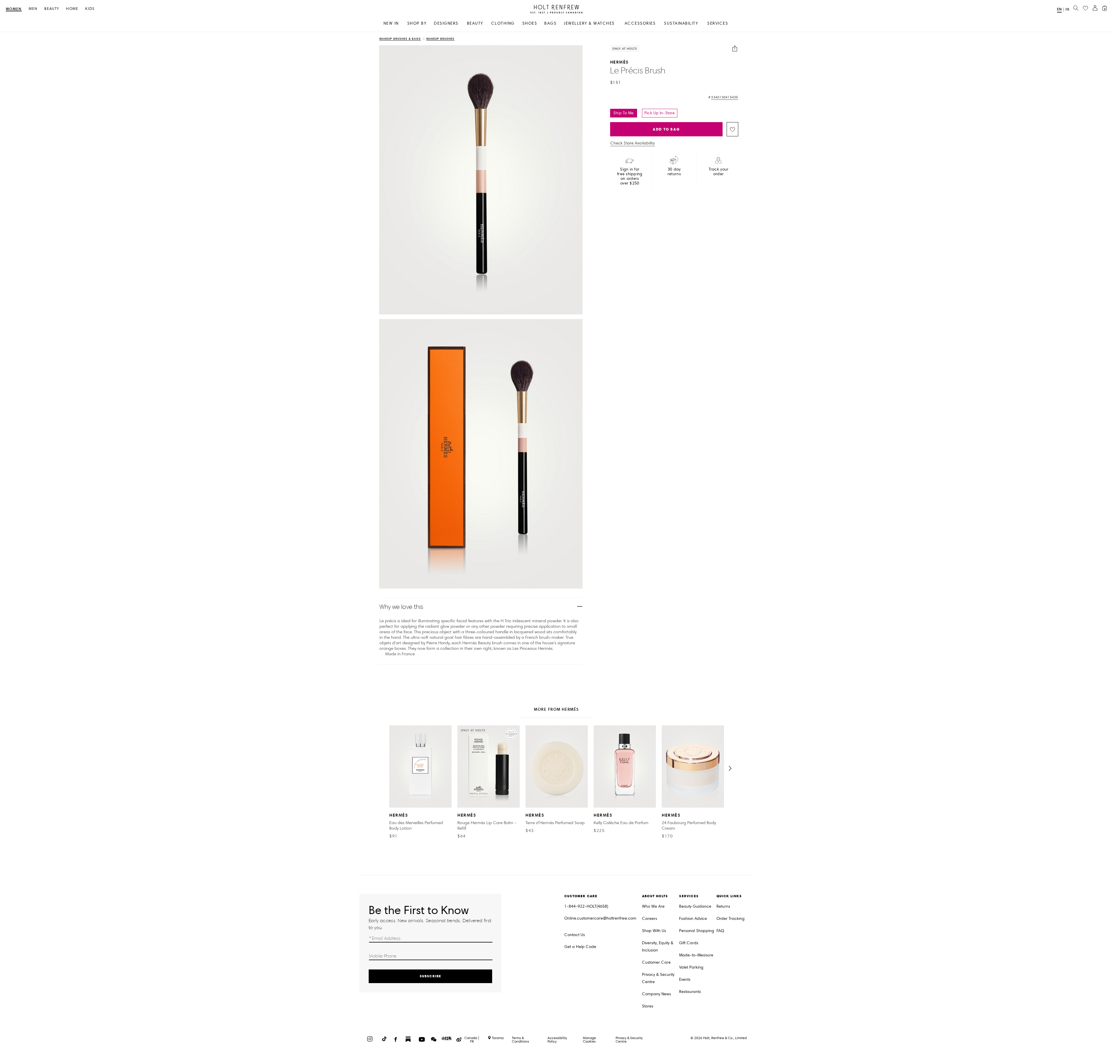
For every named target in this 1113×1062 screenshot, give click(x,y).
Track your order (719, 171)
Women (14, 9)
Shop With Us (654, 930)
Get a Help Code (580, 946)
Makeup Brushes (440, 39)
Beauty (51, 9)
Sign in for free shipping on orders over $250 (630, 176)
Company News (656, 994)
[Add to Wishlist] (732, 129)
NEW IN (391, 23)
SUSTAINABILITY (681, 23)
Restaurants (690, 991)
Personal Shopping (696, 930)
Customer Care (656, 962)
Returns (723, 906)
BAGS (550, 23)
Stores (647, 1006)
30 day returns (674, 171)
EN (1059, 9)
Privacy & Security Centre (658, 978)
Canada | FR (471, 1039)
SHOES (529, 23)
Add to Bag (666, 129)
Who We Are (653, 906)
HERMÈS (619, 62)
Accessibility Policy (557, 1039)
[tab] (556, 710)
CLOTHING (503, 23)
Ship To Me (623, 113)
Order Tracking (730, 918)
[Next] (730, 768)
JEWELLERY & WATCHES (589, 23)
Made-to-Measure (696, 955)
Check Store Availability (632, 143)
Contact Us (574, 934)
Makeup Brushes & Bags (400, 39)
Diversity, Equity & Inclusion (657, 946)
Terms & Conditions (520, 1039)
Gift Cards (688, 942)
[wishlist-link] (1085, 8)
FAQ (720, 930)
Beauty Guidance (695, 906)
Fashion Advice (693, 918)
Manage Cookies (589, 1039)
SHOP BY (417, 23)
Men (33, 9)
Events (684, 979)
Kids (89, 9)
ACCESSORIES (640, 23)
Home (72, 9)
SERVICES (717, 23)
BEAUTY (475, 23)
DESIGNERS (446, 23)
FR (1067, 9)
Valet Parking (691, 967)
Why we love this (401, 607)
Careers (649, 918)
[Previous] (382, 768)
